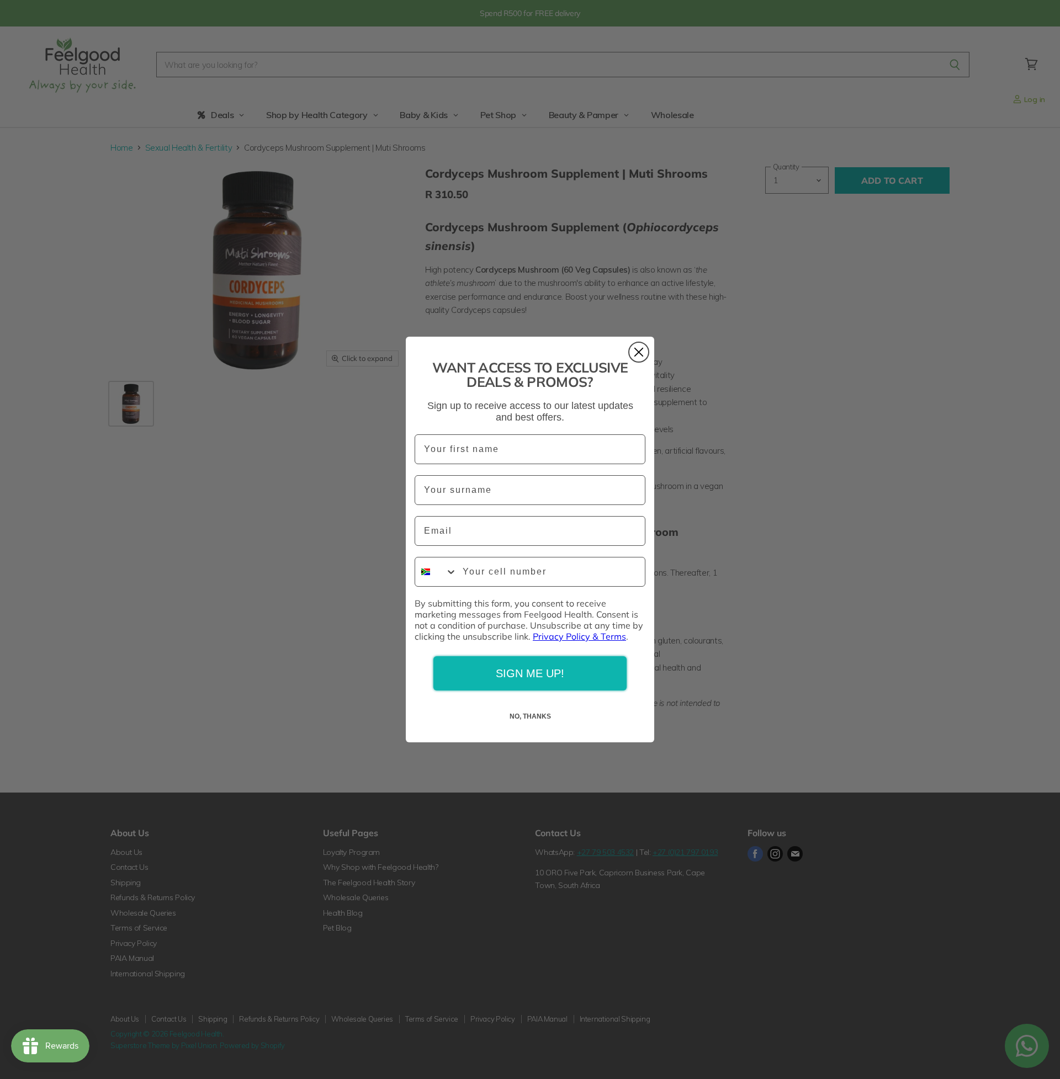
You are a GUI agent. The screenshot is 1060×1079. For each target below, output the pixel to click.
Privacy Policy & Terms (579, 636)
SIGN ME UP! (530, 673)
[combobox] (436, 571)
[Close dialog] (639, 352)
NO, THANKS (530, 716)
